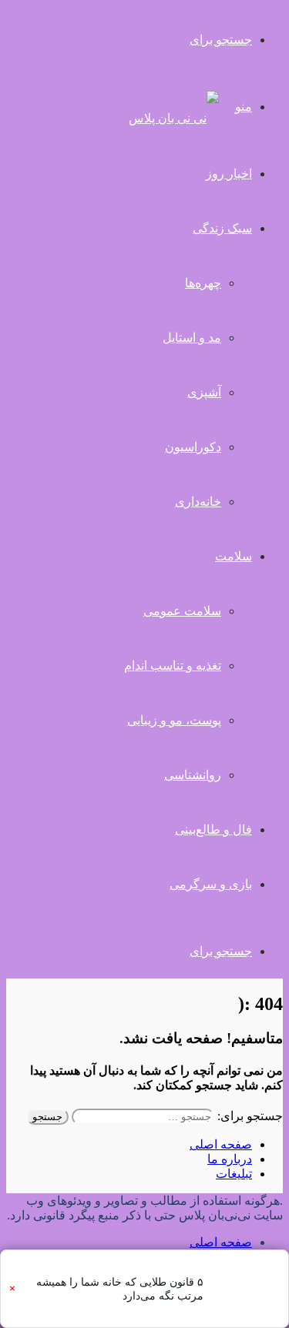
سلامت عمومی (182, 610)
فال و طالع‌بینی (213, 829)
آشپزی (204, 392)
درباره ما (229, 1159)
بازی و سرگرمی (211, 884)
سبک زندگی (222, 228)
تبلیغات (234, 1173)
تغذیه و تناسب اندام (172, 665)
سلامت (233, 556)
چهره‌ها (203, 282)
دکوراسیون (193, 446)
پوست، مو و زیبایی (174, 720)
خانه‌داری (198, 501)
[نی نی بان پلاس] (174, 118)
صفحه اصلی (221, 1144)
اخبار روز (229, 173)
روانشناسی (192, 774)
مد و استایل (192, 337)
